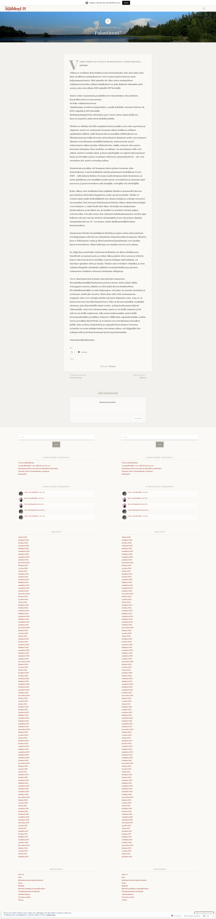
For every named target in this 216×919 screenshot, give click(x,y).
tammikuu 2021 (23, 724)
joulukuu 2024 (23, 591)
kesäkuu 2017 (23, 834)
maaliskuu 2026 (23, 551)
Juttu (19, 877)
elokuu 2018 (22, 806)
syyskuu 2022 (23, 667)
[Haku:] (204, 8)
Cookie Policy (51, 915)
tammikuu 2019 (23, 791)
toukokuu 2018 (23, 814)
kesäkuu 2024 (23, 608)
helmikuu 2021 (23, 721)
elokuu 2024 (22, 602)
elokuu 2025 (22, 571)
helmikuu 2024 (23, 619)
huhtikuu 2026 (23, 548)
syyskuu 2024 (23, 599)
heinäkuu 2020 (23, 741)
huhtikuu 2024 (23, 613)
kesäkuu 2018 (23, 811)
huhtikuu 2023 (23, 647)
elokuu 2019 (22, 772)
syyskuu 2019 (23, 769)
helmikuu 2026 (23, 554)
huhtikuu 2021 (23, 715)
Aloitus (126, 3)
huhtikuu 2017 (23, 837)
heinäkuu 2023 (23, 639)
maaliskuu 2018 (23, 817)
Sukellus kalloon (24, 894)
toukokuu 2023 (23, 645)
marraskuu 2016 (24, 845)
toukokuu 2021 (23, 712)
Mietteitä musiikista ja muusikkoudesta (31, 888)
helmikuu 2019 (23, 789)
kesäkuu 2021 (23, 709)
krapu (20, 883)
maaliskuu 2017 (23, 840)
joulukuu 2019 (23, 760)
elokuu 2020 (22, 738)
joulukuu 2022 (23, 659)
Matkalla (21, 886)
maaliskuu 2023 (23, 650)
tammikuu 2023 (23, 656)
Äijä (25, 498)
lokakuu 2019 (23, 766)
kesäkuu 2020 (23, 743)
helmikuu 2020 (23, 755)
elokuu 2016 (22, 854)
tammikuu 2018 (23, 820)
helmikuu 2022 (23, 687)
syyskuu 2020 (23, 735)
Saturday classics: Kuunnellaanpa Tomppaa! (33, 471)
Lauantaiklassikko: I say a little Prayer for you (34, 466)
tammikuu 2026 (23, 557)
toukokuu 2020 (23, 746)
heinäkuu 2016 (23, 857)
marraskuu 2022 (24, 661)
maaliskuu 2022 (23, 684)
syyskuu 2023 (23, 633)
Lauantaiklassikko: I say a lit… (36, 492)
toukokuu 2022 (23, 678)
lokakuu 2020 (23, 732)
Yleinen (112, 366)
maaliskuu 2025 (23, 585)
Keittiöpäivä (22, 474)
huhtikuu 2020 (23, 749)
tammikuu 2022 (23, 690)
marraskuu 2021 (24, 695)
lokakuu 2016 (23, 848)
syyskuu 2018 (23, 803)
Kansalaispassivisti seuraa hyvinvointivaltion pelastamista (38, 468)
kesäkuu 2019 (23, 777)
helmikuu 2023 (23, 653)
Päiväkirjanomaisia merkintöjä (29, 891)
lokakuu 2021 (23, 698)
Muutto (140, 376)
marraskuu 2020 (24, 729)
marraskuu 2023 (24, 627)
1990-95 (21, 874)
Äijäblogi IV (15, 8)
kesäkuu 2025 (23, 577)
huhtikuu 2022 (23, 681)
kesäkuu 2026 (23, 543)
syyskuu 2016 (23, 851)
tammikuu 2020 (23, 758)
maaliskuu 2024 (23, 616)
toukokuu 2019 (23, 780)
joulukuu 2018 (23, 794)
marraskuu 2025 (24, 562)
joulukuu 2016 (23, 842)
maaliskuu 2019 (23, 786)
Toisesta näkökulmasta (26, 463)
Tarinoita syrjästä (24, 897)
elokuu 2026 (22, 537)
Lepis (25, 492)
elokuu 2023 (22, 636)
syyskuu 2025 (23, 568)
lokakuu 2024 (23, 596)
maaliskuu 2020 (24, 752)
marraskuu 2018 (24, 797)
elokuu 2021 (22, 704)
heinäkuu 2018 (23, 808)
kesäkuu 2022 (23, 676)
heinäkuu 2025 (23, 574)
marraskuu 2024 (24, 594)
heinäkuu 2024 (23, 605)
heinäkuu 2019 (23, 774)
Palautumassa (78, 376)
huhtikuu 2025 (23, 582)
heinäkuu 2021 (23, 707)
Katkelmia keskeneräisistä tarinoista (30, 880)
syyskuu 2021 (23, 701)
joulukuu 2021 (23, 693)
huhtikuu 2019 (23, 783)
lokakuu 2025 (23, 565)
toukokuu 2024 (23, 611)
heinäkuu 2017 (23, 831)
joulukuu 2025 (23, 560)
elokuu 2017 (22, 828)
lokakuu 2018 (23, 800)
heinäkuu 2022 (23, 673)
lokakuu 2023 (23, 630)
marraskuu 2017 (23, 822)
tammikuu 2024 (23, 622)
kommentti (138, 418)
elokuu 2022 (22, 670)
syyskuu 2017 (23, 825)
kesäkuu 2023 (23, 642)
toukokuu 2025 (23, 579)
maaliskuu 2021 (23, 718)
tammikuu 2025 (23, 588)
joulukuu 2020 (23, 726)
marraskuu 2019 (24, 763)
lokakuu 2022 (23, 664)
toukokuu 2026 (23, 546)
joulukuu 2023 (23, 625)
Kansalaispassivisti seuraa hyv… (36, 504)
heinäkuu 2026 (23, 540)
